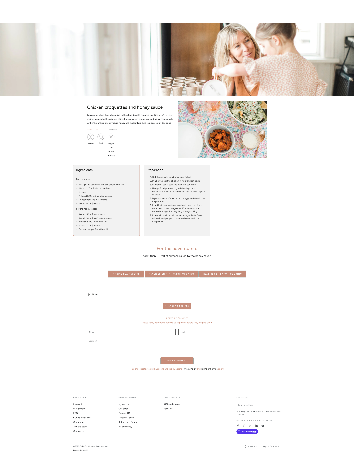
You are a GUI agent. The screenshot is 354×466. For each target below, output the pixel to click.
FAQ (75, 413)
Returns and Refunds (129, 422)
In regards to (79, 408)
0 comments (111, 129)
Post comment (177, 360)
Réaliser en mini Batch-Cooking (171, 274)
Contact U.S (125, 413)
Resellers (168, 408)
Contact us (78, 431)
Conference (79, 422)
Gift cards (123, 408)
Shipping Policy (126, 417)
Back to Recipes (178, 306)
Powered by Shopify (80, 450)
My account (124, 404)
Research (77, 404)
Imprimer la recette (126, 274)
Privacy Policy (189, 369)
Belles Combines (86, 446)
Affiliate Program (172, 404)
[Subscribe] (279, 405)
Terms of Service (209, 369)
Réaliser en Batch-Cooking (222, 274)
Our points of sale (82, 417)
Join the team (80, 426)
